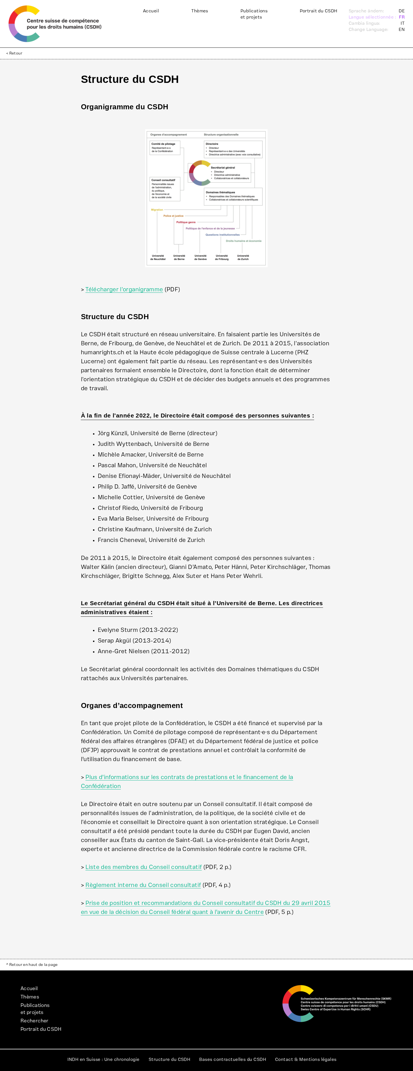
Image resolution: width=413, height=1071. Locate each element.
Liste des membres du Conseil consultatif (143, 867)
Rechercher (35, 1020)
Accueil (151, 11)
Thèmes (199, 11)
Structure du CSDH (169, 1059)
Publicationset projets (253, 14)
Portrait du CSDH (318, 11)
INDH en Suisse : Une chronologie (103, 1059)
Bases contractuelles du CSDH (232, 1059)
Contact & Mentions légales (306, 1059)
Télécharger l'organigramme (124, 289)
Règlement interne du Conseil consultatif (143, 885)
